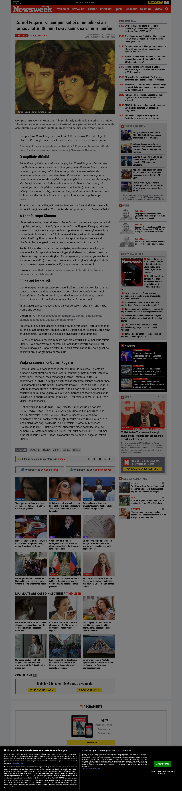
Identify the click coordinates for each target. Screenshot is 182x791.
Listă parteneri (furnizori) (91, 769)
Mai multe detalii (18, 763)
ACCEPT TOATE (162, 764)
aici (40, 778)
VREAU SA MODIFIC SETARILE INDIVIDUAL (163, 772)
